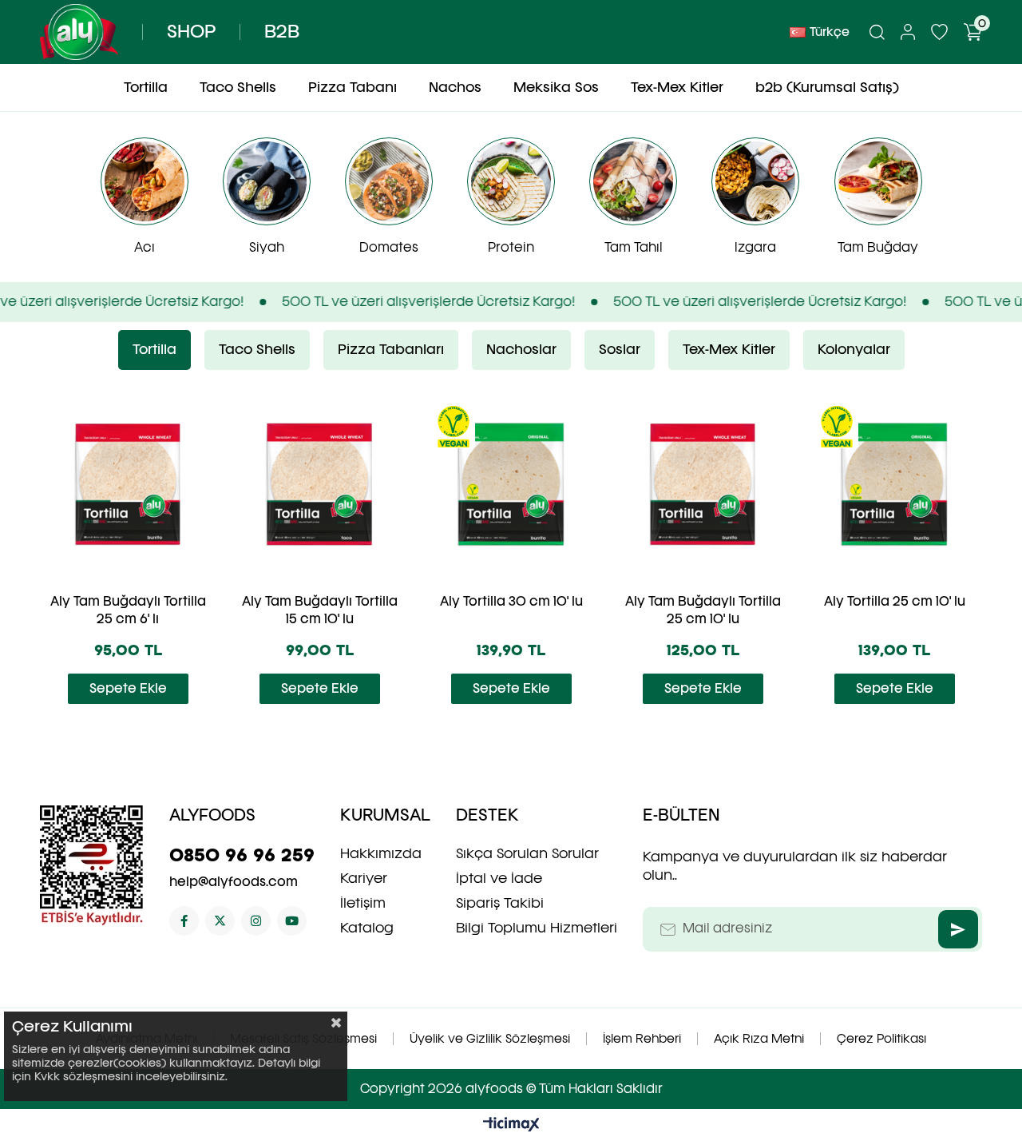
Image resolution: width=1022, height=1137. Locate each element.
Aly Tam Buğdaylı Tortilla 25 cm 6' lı (128, 610)
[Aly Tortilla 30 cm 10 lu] (511, 484)
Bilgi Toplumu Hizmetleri (536, 928)
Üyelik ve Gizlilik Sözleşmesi (490, 1038)
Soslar (619, 349)
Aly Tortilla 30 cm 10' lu (511, 601)
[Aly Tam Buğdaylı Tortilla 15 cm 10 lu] (319, 484)
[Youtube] (292, 921)
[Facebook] (184, 921)
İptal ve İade (499, 878)
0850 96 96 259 (242, 855)
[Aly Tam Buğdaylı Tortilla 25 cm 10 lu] (703, 484)
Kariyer (363, 878)
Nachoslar (521, 349)
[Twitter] (220, 921)
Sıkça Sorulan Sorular (527, 853)
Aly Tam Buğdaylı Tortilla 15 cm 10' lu (320, 610)
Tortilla (154, 349)
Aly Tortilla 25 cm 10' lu (894, 601)
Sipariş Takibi (500, 903)
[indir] (92, 865)
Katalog (367, 928)
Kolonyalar (854, 349)
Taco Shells (257, 349)
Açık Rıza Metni (759, 1038)
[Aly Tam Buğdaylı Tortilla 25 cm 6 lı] (128, 484)
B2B (281, 32)
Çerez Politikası (881, 1039)
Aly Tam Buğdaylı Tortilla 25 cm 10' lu (703, 610)
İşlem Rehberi (642, 1038)
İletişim (363, 903)
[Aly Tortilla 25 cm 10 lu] (894, 484)
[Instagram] (256, 921)
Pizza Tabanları (391, 349)
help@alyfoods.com (233, 881)
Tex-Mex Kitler (729, 349)
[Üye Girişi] (908, 32)
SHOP (191, 32)
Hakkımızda (381, 853)
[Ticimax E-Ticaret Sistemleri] (511, 1125)
